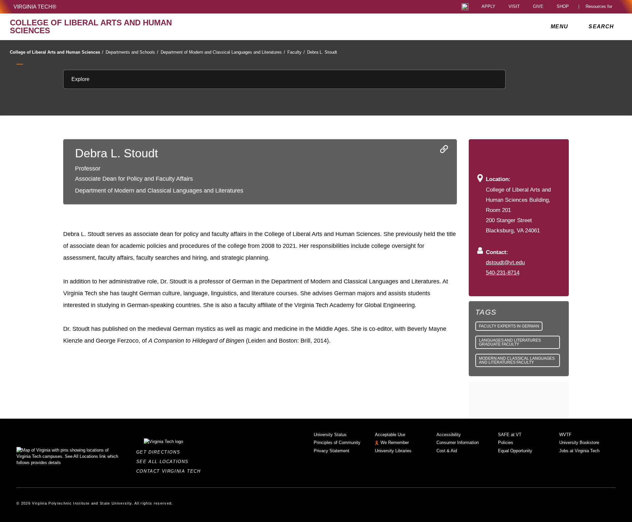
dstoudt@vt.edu (505, 262)
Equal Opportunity (515, 450)
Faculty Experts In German (509, 326)
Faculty (296, 52)
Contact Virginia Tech (170, 471)
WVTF (565, 434)
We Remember (395, 442)
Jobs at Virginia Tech (579, 450)
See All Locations (164, 461)
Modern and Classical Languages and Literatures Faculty (517, 360)
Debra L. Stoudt (322, 52)
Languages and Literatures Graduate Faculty (510, 342)
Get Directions (160, 452)
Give (538, 7)
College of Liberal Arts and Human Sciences (56, 52)
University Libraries (393, 450)
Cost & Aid (446, 450)
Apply (488, 7)
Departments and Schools (132, 52)
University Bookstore (579, 442)
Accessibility (448, 434)
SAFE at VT (509, 434)
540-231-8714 (502, 272)
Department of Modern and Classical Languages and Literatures (223, 52)
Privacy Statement (331, 450)
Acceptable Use (390, 434)
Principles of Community (337, 442)
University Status (330, 434)
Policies (505, 442)
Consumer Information (457, 442)
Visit (514, 7)
